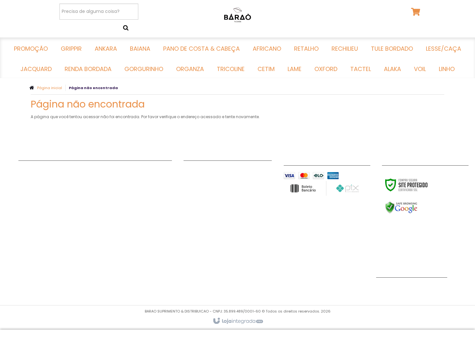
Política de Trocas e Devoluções (221, 187)
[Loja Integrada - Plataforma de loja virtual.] (237, 321)
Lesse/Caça (32, 244)
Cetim (104, 203)
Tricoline (107, 195)
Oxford (105, 219)
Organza (107, 187)
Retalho (27, 219)
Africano (28, 211)
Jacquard (30, 252)
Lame (103, 211)
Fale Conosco (200, 171)
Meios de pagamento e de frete (221, 179)
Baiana (26, 195)
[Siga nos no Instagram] (405, 289)
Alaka (104, 235)
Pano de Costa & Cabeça (48, 203)
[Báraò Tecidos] (237, 14)
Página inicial (49, 87)
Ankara (27, 187)
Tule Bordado (34, 235)
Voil (101, 244)
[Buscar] (126, 28)
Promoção (30, 171)
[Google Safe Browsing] (415, 207)
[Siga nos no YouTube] (384, 289)
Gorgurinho (110, 179)
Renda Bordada (115, 171)
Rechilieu (28, 227)
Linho (103, 252)
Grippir (26, 179)
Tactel (104, 227)
